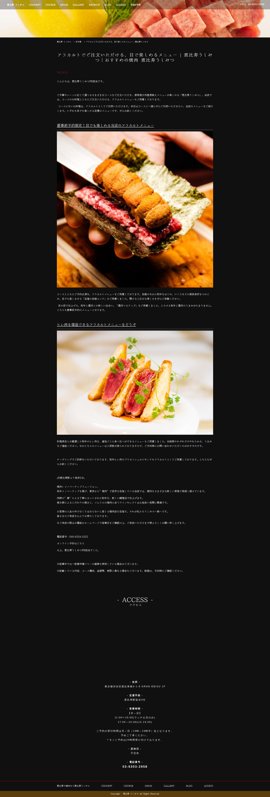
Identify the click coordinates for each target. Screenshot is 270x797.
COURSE (50, 5)
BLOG (108, 5)
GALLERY (78, 5)
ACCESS (121, 5)
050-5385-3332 (78, 536)
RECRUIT (94, 5)
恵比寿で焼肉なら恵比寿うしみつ (73, 786)
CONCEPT (35, 5)
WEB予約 (136, 5)
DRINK (64, 5)
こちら (80, 543)
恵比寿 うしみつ (15, 5)
